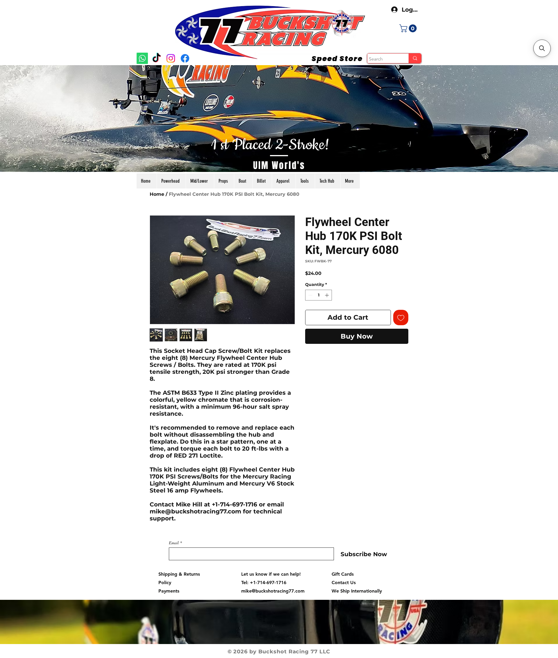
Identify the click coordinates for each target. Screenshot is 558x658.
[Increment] (327, 295)
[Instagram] (170, 58)
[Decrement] (309, 295)
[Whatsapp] (142, 58)
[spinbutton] (318, 295)
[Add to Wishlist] (401, 317)
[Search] (415, 58)
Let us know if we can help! (271, 574)
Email (174, 543)
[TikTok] (156, 58)
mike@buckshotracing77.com (273, 591)
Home (157, 194)
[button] (409, 28)
